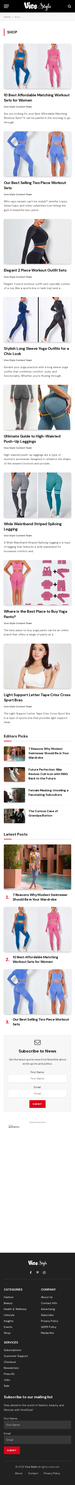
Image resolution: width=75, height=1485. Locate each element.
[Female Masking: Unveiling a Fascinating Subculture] (14, 795)
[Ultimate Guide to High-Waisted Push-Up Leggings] (37, 407)
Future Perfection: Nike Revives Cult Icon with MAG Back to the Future (48, 774)
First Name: (38, 1072)
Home (7, 16)
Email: (37, 1087)
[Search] (69, 6)
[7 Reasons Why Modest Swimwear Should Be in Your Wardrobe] (14, 753)
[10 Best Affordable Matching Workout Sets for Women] (37, 66)
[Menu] (6, 6)
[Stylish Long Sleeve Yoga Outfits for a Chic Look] (37, 319)
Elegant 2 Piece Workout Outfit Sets (35, 270)
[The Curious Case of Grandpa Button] (14, 816)
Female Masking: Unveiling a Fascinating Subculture (48, 792)
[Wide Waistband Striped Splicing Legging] (37, 494)
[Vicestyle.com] (37, 6)
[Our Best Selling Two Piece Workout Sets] (37, 153)
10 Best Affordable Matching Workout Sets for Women (35, 959)
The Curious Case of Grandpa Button (43, 813)
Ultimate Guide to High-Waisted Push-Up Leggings (32, 439)
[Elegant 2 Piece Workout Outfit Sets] (37, 241)
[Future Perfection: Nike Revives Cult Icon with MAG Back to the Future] (14, 774)
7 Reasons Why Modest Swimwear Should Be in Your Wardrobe (48, 753)
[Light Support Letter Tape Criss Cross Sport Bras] (37, 666)
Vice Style (31, 1466)
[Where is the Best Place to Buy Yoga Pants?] (37, 582)
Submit (37, 1104)
